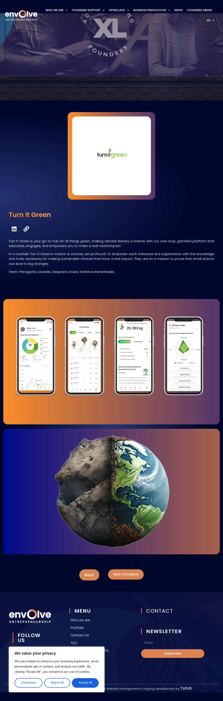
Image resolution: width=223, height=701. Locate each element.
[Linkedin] (14, 229)
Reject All (57, 682)
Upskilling (117, 10)
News (178, 10)
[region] (57, 669)
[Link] (26, 229)
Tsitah (186, 688)
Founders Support (86, 10)
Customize (28, 682)
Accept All (85, 682)
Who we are (55, 10)
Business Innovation (149, 10)
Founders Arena (199, 10)
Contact (159, 610)
